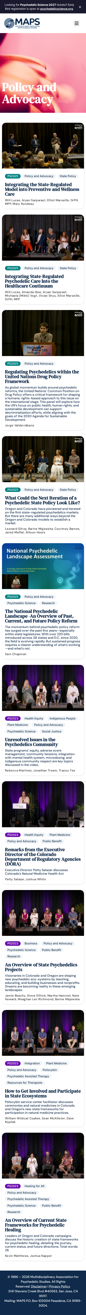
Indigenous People (62, 718)
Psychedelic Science (21, 603)
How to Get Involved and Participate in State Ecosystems (43, 1093)
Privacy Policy (59, 1286)
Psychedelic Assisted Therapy (28, 1076)
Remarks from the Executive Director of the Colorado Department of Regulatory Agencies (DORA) (43, 856)
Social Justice (51, 731)
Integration (32, 1063)
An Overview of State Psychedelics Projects (41, 967)
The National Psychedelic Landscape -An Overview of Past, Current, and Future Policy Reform (41, 616)
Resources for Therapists (24, 1082)
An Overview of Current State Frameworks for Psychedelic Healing (36, 1225)
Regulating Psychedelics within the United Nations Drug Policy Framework (42, 376)
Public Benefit (52, 841)
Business (31, 943)
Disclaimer (39, 1286)
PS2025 (12, 176)
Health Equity (34, 718)
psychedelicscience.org (56, 8)
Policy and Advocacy (39, 176)
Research (48, 603)
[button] (76, 23)
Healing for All (34, 1186)
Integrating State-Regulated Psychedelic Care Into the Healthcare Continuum (34, 281)
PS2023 (12, 718)
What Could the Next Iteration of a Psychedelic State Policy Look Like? (42, 500)
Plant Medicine (17, 724)
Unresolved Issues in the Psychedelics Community (31, 742)
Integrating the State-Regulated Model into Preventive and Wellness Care (42, 189)
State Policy (68, 176)
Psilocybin (50, 1070)
